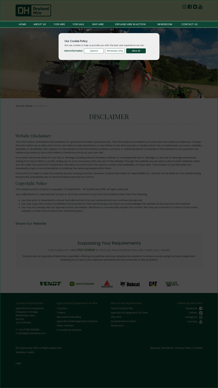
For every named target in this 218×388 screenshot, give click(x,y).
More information (74, 50)
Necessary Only (115, 50)
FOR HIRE (59, 24)
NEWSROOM (164, 24)
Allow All (136, 50)
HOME (22, 24)
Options (94, 50)
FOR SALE (78, 24)
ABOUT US (40, 24)
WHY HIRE (98, 24)
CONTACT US (190, 24)
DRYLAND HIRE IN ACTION (130, 24)
